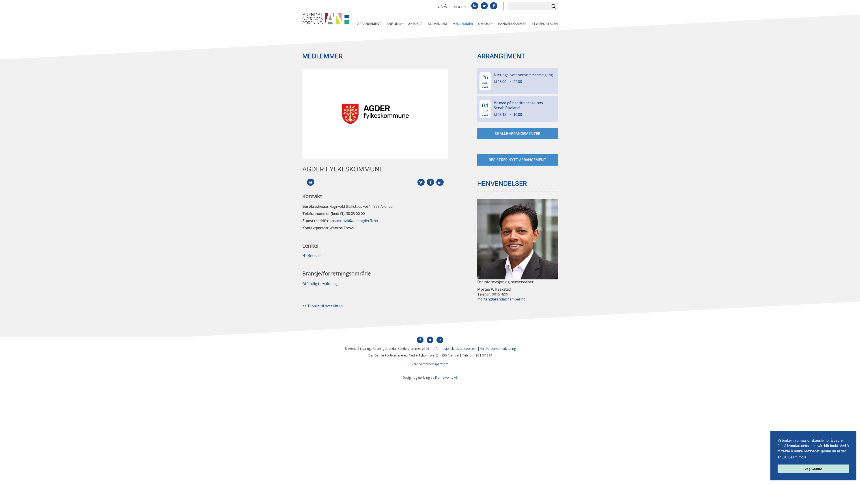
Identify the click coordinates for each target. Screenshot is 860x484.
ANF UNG (394, 24)
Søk (554, 6)
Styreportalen (545, 24)
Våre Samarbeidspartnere (430, 364)
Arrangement (369, 24)
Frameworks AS (446, 377)
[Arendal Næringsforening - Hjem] (325, 18)
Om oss (484, 24)
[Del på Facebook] (430, 182)
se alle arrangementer (517, 133)
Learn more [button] (797, 457)
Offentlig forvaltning (319, 283)
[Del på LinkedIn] (439, 182)
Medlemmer (462, 24)
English (459, 7)
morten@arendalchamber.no (501, 299)
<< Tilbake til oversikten (322, 305)
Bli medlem (437, 24)
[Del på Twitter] (421, 182)
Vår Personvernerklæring (498, 348)
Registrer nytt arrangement (517, 159)
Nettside (314, 255)
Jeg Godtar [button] (813, 469)
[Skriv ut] (310, 182)
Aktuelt (415, 24)
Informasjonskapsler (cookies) (455, 348)
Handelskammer (512, 24)
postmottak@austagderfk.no (353, 220)
